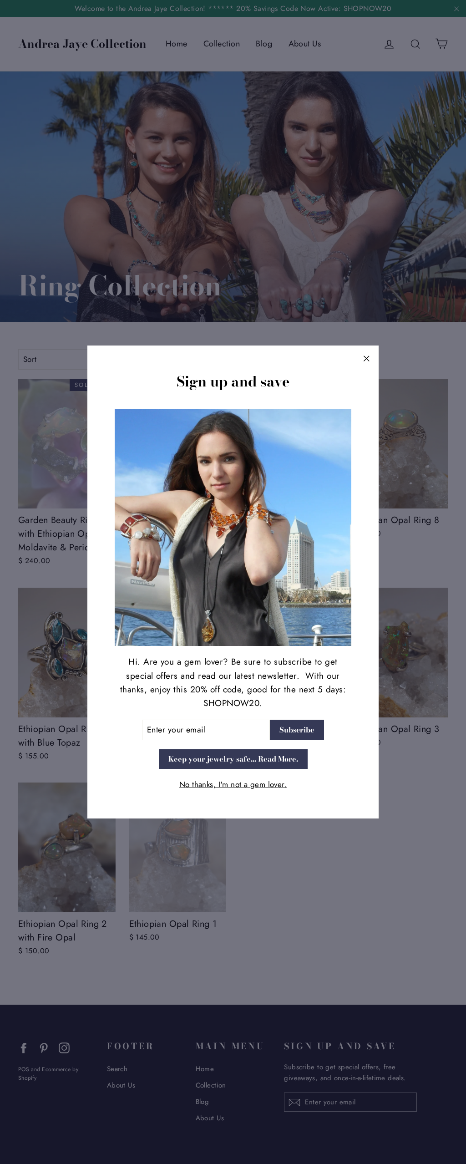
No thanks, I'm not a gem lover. (233, 784)
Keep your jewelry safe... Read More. (233, 758)
